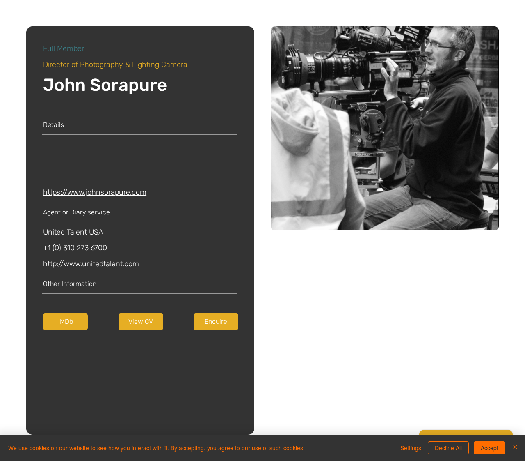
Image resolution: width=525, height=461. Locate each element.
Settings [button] (410, 448)
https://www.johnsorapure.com (94, 192)
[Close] (515, 447)
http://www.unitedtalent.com (91, 263)
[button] (141, 321)
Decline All (448, 448)
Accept (489, 448)
